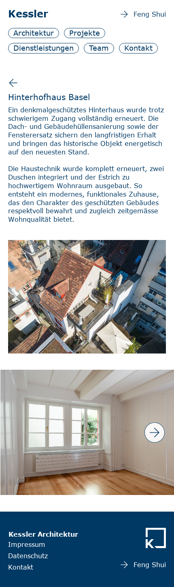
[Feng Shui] (13, 83)
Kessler (28, 13)
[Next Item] (154, 432)
